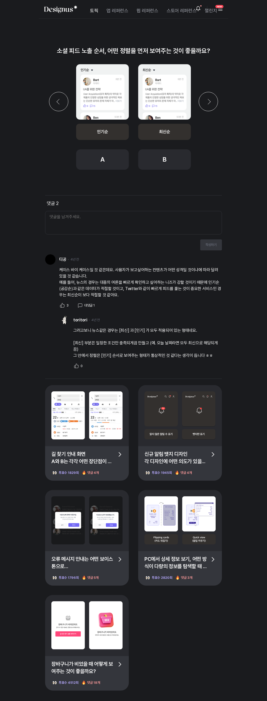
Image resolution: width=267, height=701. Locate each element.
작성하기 (211, 245)
